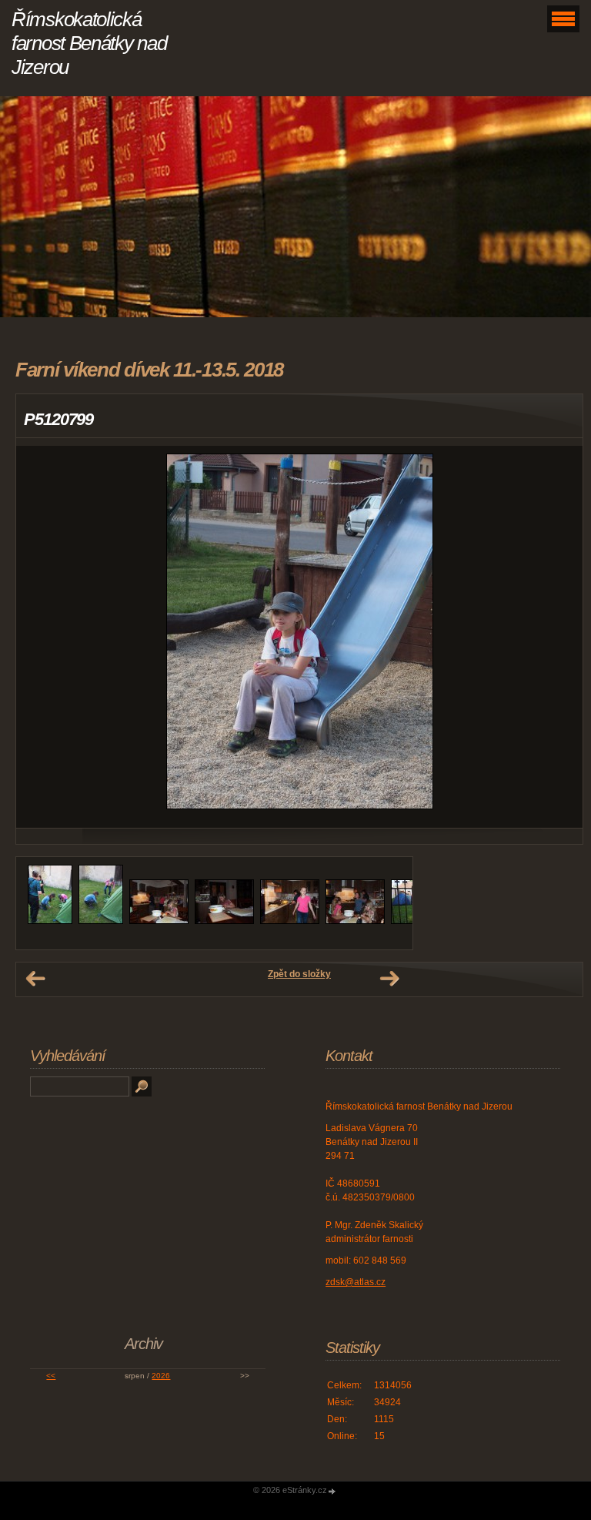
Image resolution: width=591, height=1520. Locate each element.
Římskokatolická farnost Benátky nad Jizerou (89, 43)
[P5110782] (159, 921)
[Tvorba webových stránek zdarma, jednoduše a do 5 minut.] (332, 1491)
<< (50, 1375)
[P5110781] (100, 921)
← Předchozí (35, 978)
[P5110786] (355, 921)
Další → (389, 978)
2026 (161, 1375)
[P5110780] (50, 921)
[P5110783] (224, 921)
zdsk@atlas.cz (356, 1282)
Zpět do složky (299, 974)
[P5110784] (289, 921)
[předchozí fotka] (41, 637)
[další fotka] (557, 637)
